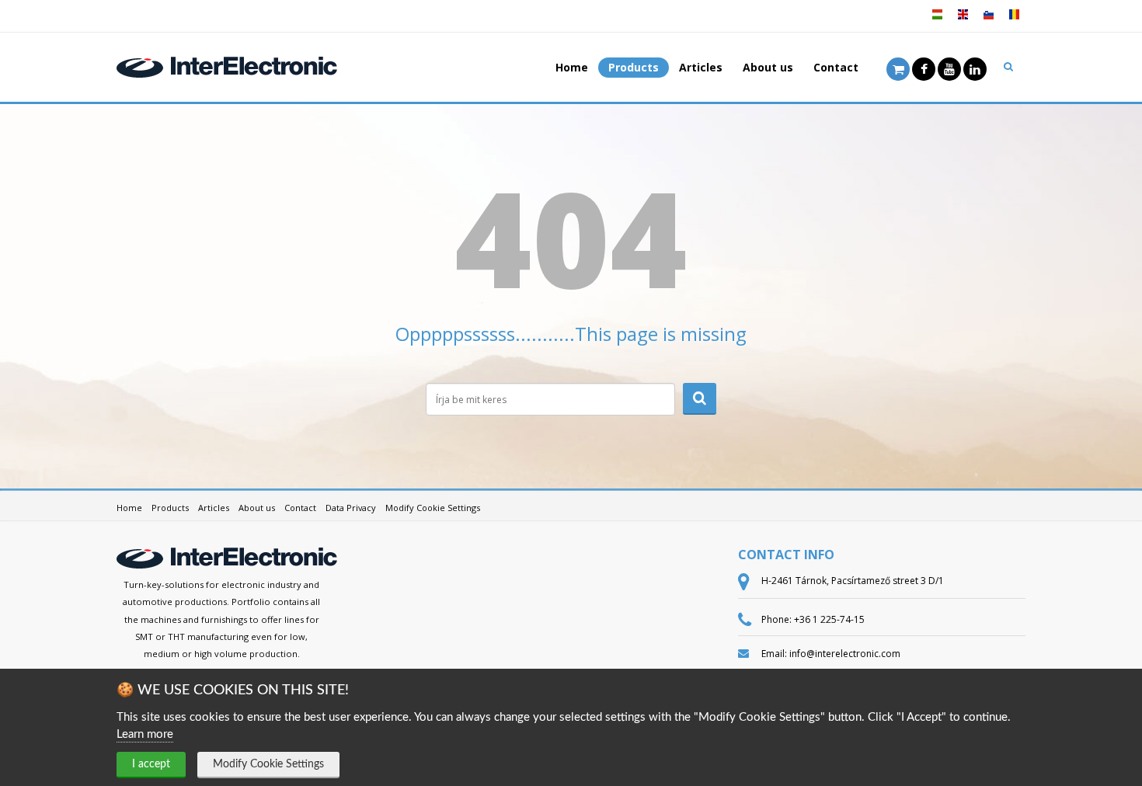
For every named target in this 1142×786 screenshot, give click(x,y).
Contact (835, 67)
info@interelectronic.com (844, 653)
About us (768, 67)
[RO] (1013, 20)
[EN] (962, 20)
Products (633, 67)
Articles (700, 67)
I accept (151, 764)
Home (571, 67)
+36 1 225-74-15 (829, 619)
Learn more (145, 734)
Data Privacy (351, 507)
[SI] (988, 20)
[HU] (937, 20)
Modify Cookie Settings (268, 764)
